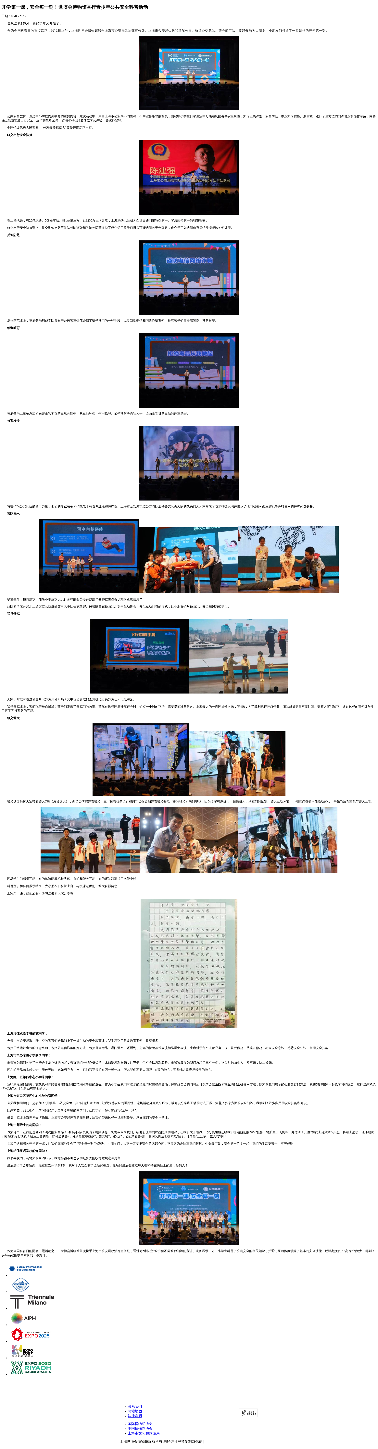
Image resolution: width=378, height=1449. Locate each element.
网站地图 (135, 1411)
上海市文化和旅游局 (144, 1433)
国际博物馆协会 (140, 1424)
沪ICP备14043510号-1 (221, 1441)
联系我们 (135, 1406)
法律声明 (135, 1416)
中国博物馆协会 (140, 1429)
